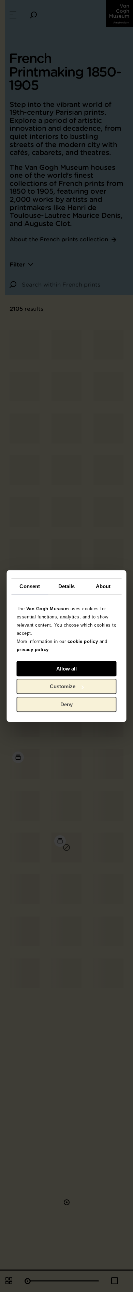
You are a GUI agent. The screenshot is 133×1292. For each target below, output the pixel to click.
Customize (62, 686)
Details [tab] (66, 586)
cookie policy (83, 641)
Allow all (66, 669)
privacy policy (33, 649)
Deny (66, 704)
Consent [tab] (29, 586)
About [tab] (103, 586)
